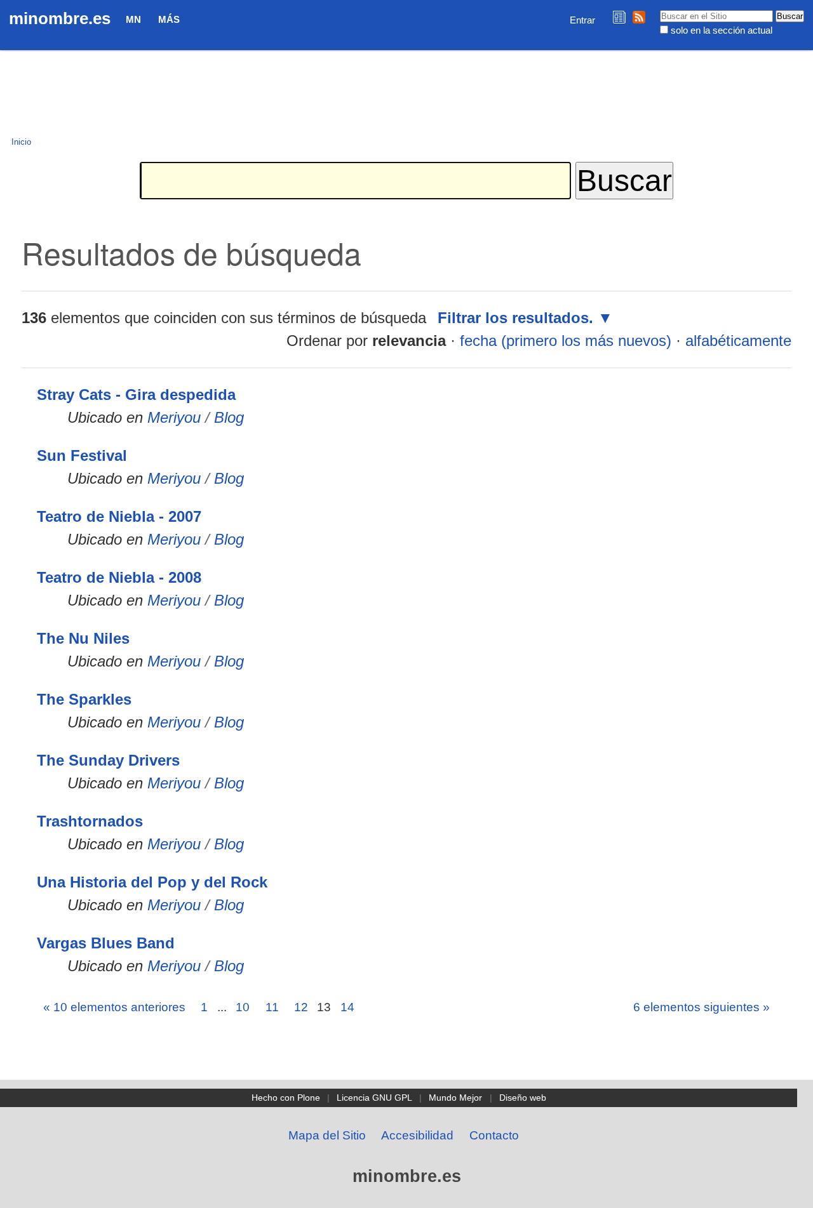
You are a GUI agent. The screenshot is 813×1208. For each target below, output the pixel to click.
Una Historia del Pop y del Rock (152, 882)
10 (243, 1007)
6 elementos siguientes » (701, 1007)
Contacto (494, 1135)
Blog (229, 417)
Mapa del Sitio (327, 1135)
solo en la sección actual (721, 30)
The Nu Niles (83, 638)
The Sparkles (84, 699)
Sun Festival (82, 455)
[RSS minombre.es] (639, 16)
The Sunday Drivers (108, 760)
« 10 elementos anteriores (114, 1007)
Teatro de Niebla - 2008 (119, 577)
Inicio (21, 142)
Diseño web (522, 1097)
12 (301, 1007)
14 (347, 1007)
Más (169, 19)
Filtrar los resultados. (515, 317)
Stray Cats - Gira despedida (136, 394)
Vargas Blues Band (106, 943)
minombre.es (60, 18)
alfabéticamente (738, 340)
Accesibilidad (417, 1135)
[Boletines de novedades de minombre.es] (619, 16)
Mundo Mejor (455, 1097)
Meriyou (174, 417)
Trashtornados (90, 821)
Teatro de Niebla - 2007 (119, 516)
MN (133, 19)
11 (272, 1007)
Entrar (582, 20)
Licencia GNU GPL (374, 1097)
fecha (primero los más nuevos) (565, 340)
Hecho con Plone (286, 1097)
